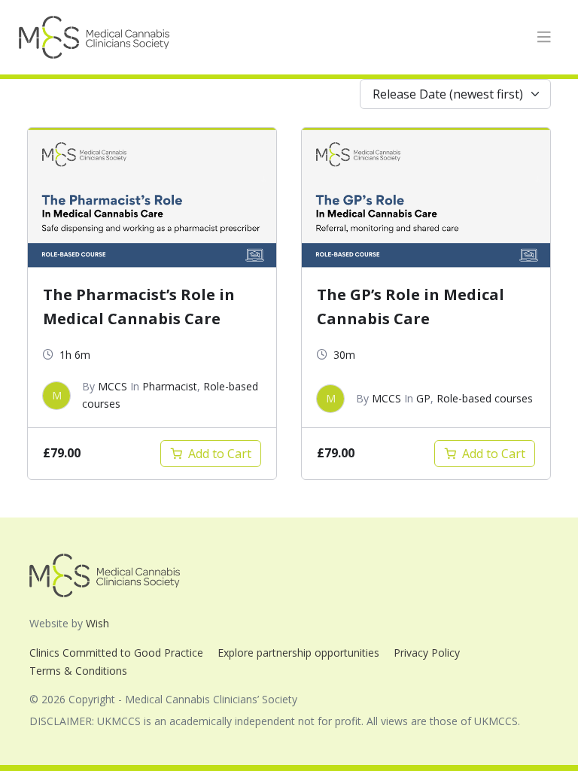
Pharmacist (169, 386)
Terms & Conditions (78, 670)
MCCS (112, 386)
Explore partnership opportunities (298, 652)
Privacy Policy (427, 652)
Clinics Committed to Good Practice (116, 652)
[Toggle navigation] (544, 37)
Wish (97, 623)
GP (423, 398)
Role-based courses (485, 398)
